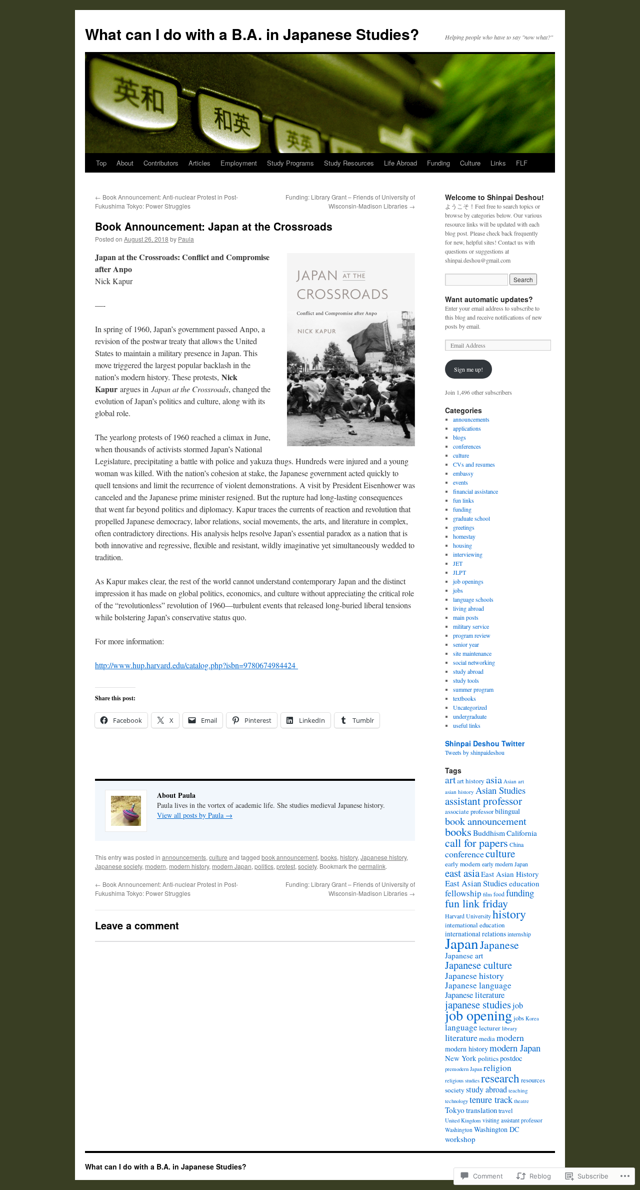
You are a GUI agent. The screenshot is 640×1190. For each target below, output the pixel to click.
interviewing (467, 554)
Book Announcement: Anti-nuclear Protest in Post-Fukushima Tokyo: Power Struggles (166, 201)
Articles (199, 163)
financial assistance (475, 491)
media (487, 1038)
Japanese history (383, 857)
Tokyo (454, 1110)
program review (471, 635)
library (510, 1028)
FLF (522, 163)
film (487, 894)
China (517, 844)
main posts (465, 617)
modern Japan (232, 866)
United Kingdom (463, 1120)
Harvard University (468, 916)
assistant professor (483, 801)
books (328, 857)
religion (498, 1067)
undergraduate (469, 716)
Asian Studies (501, 790)
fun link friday (476, 903)
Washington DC (497, 1129)
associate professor (469, 811)
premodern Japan (463, 1068)
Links (498, 163)
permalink (372, 866)
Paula (186, 239)
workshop (460, 1139)
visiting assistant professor (512, 1120)
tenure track (491, 1099)
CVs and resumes (474, 464)
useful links (466, 725)
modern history (189, 866)
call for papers (476, 842)
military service (471, 626)
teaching (518, 1090)
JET (457, 563)
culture (218, 857)
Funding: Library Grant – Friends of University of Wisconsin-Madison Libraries (350, 201)
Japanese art (464, 955)
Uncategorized (470, 707)
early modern (462, 863)
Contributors (161, 163)
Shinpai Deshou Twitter (484, 743)
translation (481, 1110)
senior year (466, 644)
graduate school (471, 518)
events (460, 482)
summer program (473, 689)
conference (464, 854)
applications (467, 428)
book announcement (290, 857)
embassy (463, 473)
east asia (462, 873)
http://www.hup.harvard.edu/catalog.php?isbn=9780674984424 (196, 665)
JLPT (459, 572)
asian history (459, 791)
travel (505, 1110)
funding (462, 509)
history (349, 857)
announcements (184, 857)
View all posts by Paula (194, 815)
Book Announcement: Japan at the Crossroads (213, 226)
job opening (478, 1014)
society (307, 866)
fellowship (463, 893)
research (500, 1077)
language (461, 1027)
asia (494, 779)
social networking (474, 662)
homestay (464, 536)
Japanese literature (474, 994)
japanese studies (478, 1004)
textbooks (464, 698)
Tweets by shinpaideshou (474, 752)
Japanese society (118, 866)
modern (155, 866)
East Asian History (510, 874)
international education (474, 924)
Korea (532, 1018)
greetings (463, 527)
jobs (458, 590)
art (450, 779)
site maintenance (472, 653)
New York (460, 1058)
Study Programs (290, 163)
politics (264, 866)
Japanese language (478, 985)
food (499, 894)
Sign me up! (468, 369)
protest (285, 866)
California (521, 833)
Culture (470, 163)
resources (533, 1079)
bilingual (507, 811)
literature (461, 1037)
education (524, 883)
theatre (521, 1100)
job (517, 1005)
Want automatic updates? (489, 299)
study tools (466, 680)
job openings (468, 581)
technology (456, 1100)
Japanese (499, 944)
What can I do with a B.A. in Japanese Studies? (252, 34)
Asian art (514, 781)
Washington (458, 1129)
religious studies (462, 1080)
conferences (467, 446)
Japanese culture (478, 965)
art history (470, 780)
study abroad (468, 671)
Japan (461, 943)
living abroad (468, 608)
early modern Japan (505, 864)
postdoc (511, 1058)
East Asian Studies (476, 883)
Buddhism (489, 832)
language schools (473, 599)
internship (519, 934)
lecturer (489, 1027)
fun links (463, 500)
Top (101, 163)
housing (462, 545)
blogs (459, 437)
